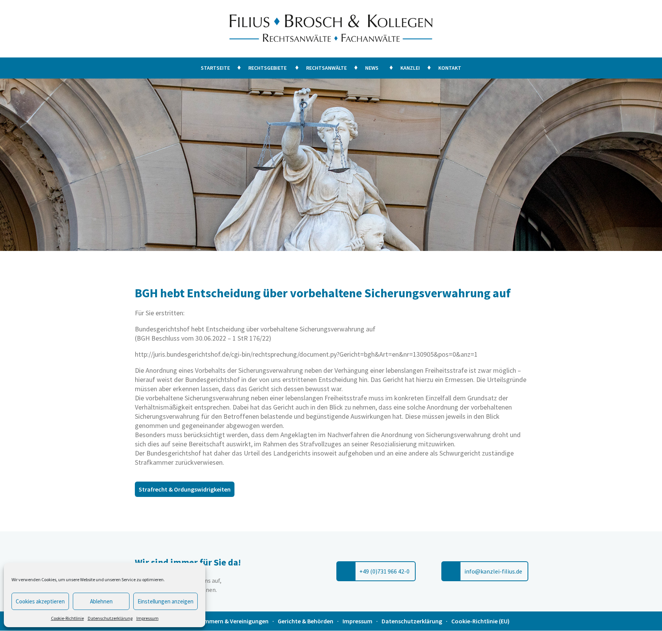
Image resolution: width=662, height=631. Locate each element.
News (372, 67)
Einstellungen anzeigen (165, 601)
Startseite (215, 67)
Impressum (147, 618)
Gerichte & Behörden (305, 621)
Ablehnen (101, 601)
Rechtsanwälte (326, 67)
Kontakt (449, 67)
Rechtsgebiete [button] (267, 67)
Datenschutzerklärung (110, 618)
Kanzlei (410, 67)
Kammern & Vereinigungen (233, 621)
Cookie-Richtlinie (67, 618)
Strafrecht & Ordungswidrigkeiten (185, 489)
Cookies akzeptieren (40, 601)
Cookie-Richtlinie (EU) (480, 621)
